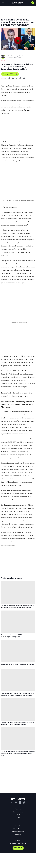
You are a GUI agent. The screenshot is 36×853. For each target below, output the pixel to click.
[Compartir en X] (16, 78)
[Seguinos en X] (32, 2)
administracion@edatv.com (18, 843)
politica (4, 61)
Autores (18, 814)
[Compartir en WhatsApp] (9, 78)
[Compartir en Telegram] (13, 78)
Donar (18, 817)
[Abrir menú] (3, 2)
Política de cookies (18, 831)
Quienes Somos (18, 812)
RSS (18, 820)
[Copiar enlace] (20, 78)
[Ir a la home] (18, 2)
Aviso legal (18, 834)
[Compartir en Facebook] (24, 78)
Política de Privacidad (18, 829)
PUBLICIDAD (18, 848)
